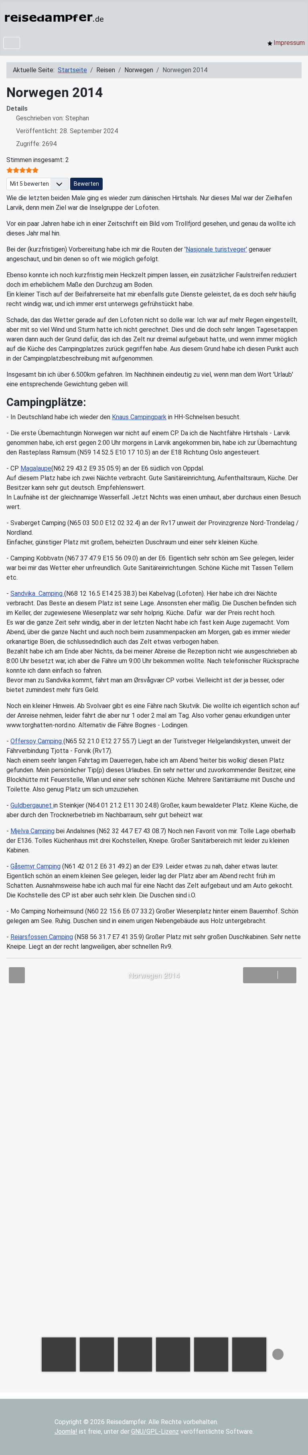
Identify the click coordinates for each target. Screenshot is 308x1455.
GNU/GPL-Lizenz (155, 1431)
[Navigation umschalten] (11, 43)
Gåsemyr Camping (35, 866)
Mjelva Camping (32, 831)
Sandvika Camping (37, 593)
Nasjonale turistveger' (216, 249)
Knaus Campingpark (139, 417)
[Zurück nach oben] (294, 1440)
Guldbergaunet (31, 805)
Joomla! (66, 1431)
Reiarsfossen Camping (41, 937)
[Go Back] (17, 975)
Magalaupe (35, 468)
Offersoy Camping (36, 741)
